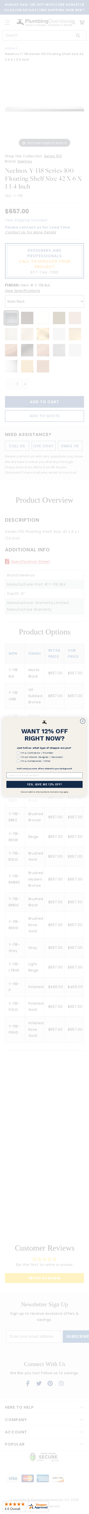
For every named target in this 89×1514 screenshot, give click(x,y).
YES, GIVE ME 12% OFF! (44, 784)
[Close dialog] (82, 721)
